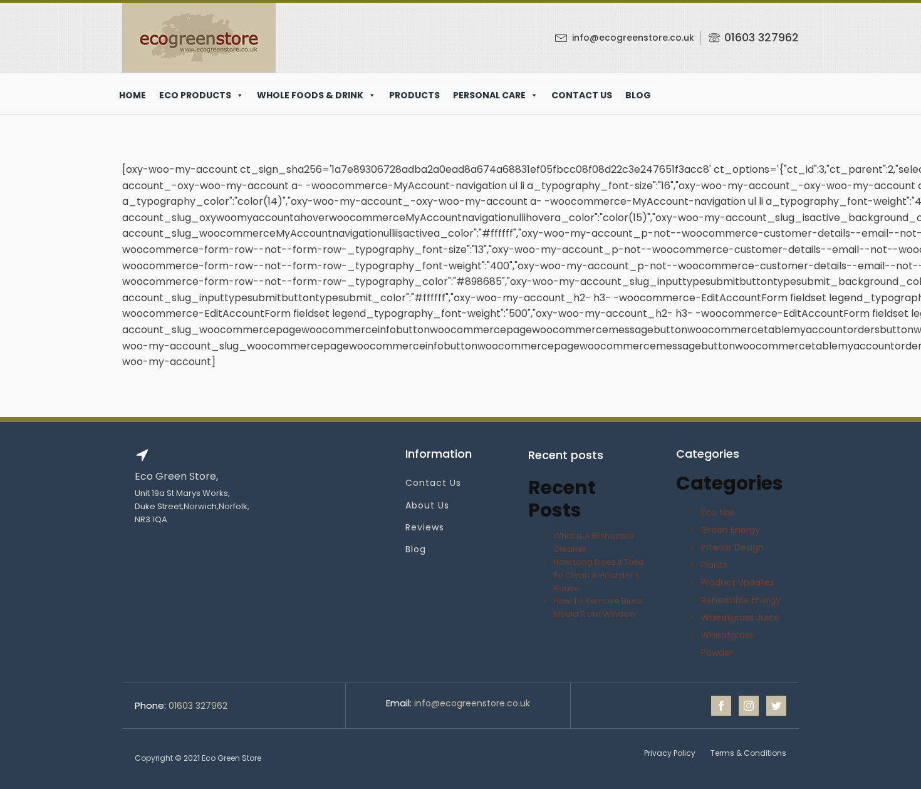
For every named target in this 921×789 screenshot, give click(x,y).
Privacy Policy (669, 753)
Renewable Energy (741, 600)
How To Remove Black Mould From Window (598, 607)
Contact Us (433, 483)
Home (132, 95)
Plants (714, 565)
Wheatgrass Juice (740, 617)
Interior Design (732, 547)
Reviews (424, 527)
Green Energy (730, 529)
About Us (427, 505)
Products (414, 95)
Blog (638, 95)
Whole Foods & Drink (310, 95)
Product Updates (737, 582)
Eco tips (718, 512)
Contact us (581, 95)
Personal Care (489, 95)
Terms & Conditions (748, 753)
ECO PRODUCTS (195, 95)
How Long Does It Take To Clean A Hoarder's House (598, 575)
